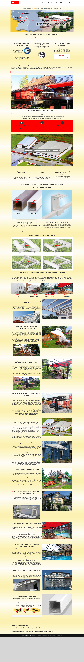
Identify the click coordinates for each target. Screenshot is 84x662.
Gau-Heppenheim (26, 56)
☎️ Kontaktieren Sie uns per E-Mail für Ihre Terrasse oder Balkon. (26, 616)
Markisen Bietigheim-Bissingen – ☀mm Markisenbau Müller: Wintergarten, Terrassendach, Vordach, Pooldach (32, 631)
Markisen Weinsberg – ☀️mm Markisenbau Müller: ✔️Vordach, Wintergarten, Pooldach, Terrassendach (31, 627)
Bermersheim (16, 57)
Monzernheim (20, 56)
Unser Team (54, 635)
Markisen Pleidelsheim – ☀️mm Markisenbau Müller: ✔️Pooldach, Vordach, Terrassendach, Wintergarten (31, 630)
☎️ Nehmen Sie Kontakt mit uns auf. (42, 37)
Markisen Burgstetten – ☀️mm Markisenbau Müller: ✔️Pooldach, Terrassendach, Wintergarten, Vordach (31, 628)
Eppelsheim (21, 58)
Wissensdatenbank (39, 635)
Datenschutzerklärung (59, 635)
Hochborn (25, 58)
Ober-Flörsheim (22, 57)
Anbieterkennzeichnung (44, 635)
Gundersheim (21, 59)
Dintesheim (17, 58)
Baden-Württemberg (37, 68)
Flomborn (27, 57)
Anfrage (48, 635)
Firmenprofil (51, 635)
